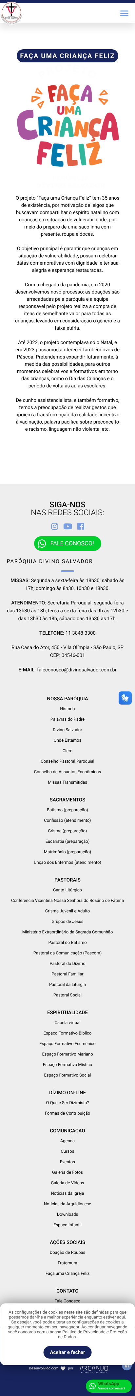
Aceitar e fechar (67, 1352)
